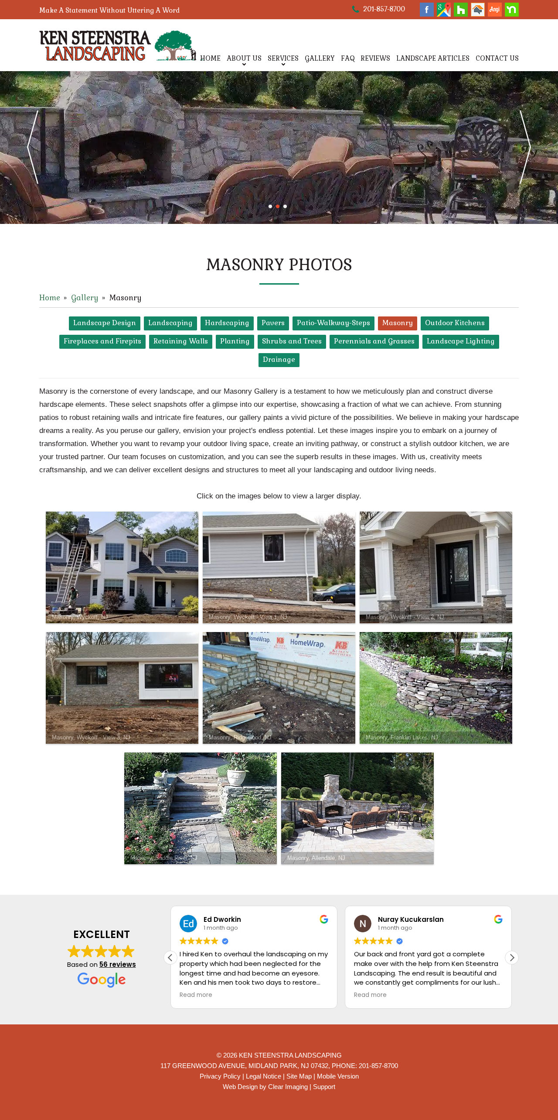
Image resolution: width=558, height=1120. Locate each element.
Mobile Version (338, 1076)
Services (283, 58)
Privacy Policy (220, 1076)
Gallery (320, 58)
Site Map (299, 1076)
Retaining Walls (180, 341)
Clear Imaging (288, 1086)
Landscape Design (104, 322)
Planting (235, 341)
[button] (511, 957)
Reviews (375, 58)
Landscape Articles (433, 58)
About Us (244, 58)
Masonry (397, 322)
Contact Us (497, 58)
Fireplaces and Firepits (102, 341)
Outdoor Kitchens (455, 322)
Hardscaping (227, 322)
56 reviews (117, 964)
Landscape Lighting (461, 341)
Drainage (279, 359)
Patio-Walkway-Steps (333, 322)
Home (210, 58)
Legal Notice (263, 1076)
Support (324, 1086)
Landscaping (170, 322)
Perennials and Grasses (374, 341)
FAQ (347, 58)
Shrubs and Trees (292, 341)
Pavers (273, 322)
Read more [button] (195, 995)
